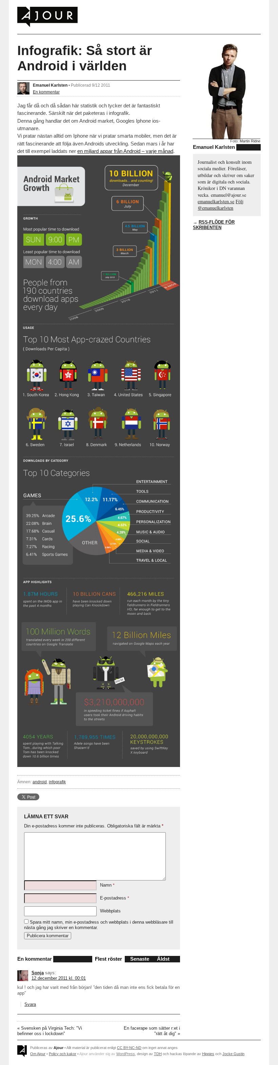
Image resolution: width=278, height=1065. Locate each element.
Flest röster (108, 959)
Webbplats (110, 910)
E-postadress (114, 898)
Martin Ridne (250, 141)
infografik (57, 782)
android (40, 782)
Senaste (139, 959)
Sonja (38, 972)
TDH (158, 1054)
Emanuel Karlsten (50, 85)
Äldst (163, 959)
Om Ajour (37, 1054)
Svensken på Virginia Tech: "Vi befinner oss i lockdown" (49, 1031)
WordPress (125, 1054)
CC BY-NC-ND (129, 1048)
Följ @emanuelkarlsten (220, 204)
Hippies (208, 1054)
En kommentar (46, 92)
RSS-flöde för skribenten (214, 225)
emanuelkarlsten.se (216, 201)
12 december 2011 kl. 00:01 (59, 978)
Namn (107, 885)
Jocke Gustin (233, 1054)
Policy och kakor (62, 1054)
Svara (30, 1004)
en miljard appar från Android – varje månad (125, 151)
